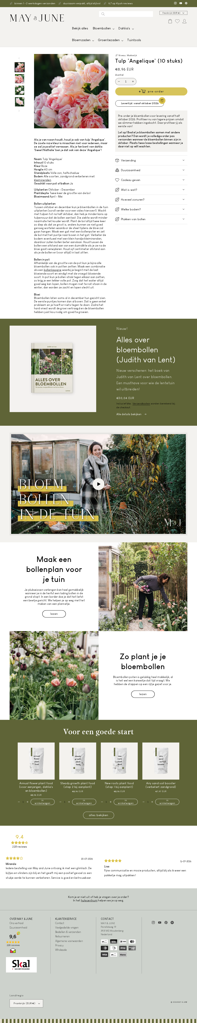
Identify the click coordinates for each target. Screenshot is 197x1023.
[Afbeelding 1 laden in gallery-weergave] (19, 67)
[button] (103, 29)
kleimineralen (42, 180)
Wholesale (61, 949)
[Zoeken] (103, 14)
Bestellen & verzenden (68, 931)
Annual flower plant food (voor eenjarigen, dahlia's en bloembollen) (36, 787)
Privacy (59, 945)
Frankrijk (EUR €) (171, 13)
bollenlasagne (53, 269)
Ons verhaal (16, 923)
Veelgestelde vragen (67, 927)
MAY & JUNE (182, 1002)
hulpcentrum (89, 900)
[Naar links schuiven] (19, 58)
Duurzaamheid (18, 927)
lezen (54, 613)
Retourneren (62, 936)
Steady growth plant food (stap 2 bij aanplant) (77, 785)
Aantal (119, 74)
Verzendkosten (141, 403)
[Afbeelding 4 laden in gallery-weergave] (19, 102)
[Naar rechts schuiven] (19, 111)
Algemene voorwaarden (69, 941)
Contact (59, 923)
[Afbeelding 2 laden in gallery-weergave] (19, 79)
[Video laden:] (98, 484)
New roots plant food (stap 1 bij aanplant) (119, 785)
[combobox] (126, 14)
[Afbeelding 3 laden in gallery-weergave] (19, 90)
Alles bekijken (98, 815)
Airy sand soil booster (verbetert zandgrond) (161, 785)
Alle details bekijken (129, 414)
